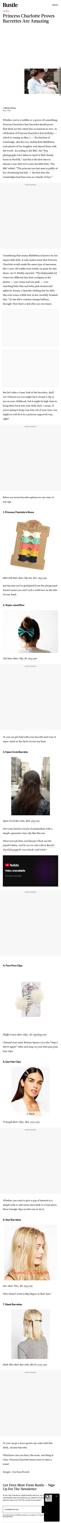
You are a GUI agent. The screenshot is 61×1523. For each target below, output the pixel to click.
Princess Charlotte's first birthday (36, 133)
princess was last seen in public (38, 168)
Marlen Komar (10, 108)
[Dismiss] (56, 1496)
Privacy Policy (8, 1517)
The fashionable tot (46, 273)
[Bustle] (10, 5)
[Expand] (47, 1496)
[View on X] (30, 328)
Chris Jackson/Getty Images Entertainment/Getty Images (60, 81)
